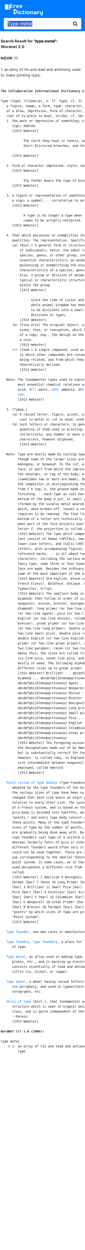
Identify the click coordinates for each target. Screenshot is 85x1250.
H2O (54, 389)
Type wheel (15, 981)
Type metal (15, 957)
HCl (32, 389)
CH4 (20, 394)
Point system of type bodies (31, 782)
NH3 (81, 389)
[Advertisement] (42, 1106)
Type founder (17, 932)
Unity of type (18, 1001)
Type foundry (17, 942)
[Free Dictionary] (24, 10)
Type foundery (45, 942)
